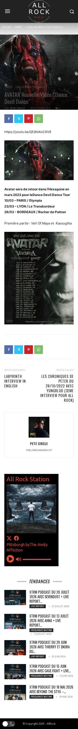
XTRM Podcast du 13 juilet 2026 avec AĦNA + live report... (49, 620)
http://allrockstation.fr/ (39, 450)
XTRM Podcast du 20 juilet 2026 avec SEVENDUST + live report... (49, 597)
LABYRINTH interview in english (15, 381)
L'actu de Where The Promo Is (44, 27)
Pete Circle (17, 108)
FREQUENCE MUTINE (41, 630)
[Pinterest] (28, 118)
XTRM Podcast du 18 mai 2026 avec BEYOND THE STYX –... (51, 689)
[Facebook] (8, 118)
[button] (8, 724)
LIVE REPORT (37, 606)
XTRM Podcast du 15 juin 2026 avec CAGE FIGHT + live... (50, 668)
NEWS (18, 27)
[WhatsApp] (38, 118)
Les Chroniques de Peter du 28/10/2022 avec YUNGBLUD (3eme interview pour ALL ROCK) (57, 388)
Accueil (6, 27)
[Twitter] (18, 118)
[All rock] (39, 11)
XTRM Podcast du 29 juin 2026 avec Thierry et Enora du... (49, 647)
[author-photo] (39, 437)
